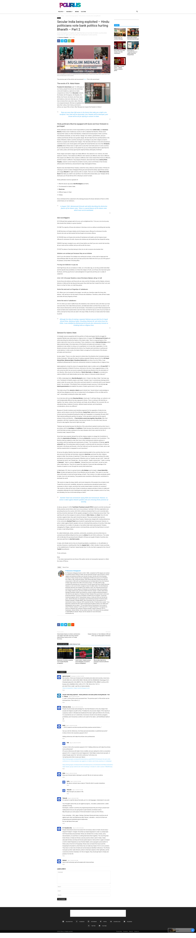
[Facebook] (58, 40)
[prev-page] (58, 666)
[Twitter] (62, 40)
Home (58, 15)
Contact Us (136, 931)
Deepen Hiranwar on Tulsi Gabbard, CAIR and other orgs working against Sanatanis (99, 634)
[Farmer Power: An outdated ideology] (120, 32)
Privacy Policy (119, 931)
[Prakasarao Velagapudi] (61, 574)
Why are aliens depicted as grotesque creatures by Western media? (101, 662)
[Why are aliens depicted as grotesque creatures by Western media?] (102, 653)
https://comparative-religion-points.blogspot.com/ (76, 688)
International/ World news (81, 658)
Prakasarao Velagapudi (63, 37)
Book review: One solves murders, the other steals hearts (119, 52)
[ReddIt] (72, 40)
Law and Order (60, 658)
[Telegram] (65, 40)
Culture (83, 11)
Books (77, 11)
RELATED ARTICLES (63, 644)
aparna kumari (66, 676)
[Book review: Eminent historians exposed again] (133, 32)
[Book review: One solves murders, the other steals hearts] (120, 45)
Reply (63, 690)
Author (59, 567)
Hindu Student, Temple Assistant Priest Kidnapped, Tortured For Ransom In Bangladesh (83, 662)
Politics (60, 11)
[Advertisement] (111, 5)
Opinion (95, 658)
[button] (137, 11)
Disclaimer (125, 931)
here (85, 79)
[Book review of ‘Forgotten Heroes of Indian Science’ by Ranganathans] (133, 45)
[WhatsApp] (69, 40)
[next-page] (60, 666)
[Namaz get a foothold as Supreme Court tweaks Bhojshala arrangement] (65, 653)
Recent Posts (66, 567)
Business (69, 11)
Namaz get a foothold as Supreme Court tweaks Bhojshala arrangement (65, 662)
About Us (131, 931)
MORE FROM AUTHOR (74, 644)
